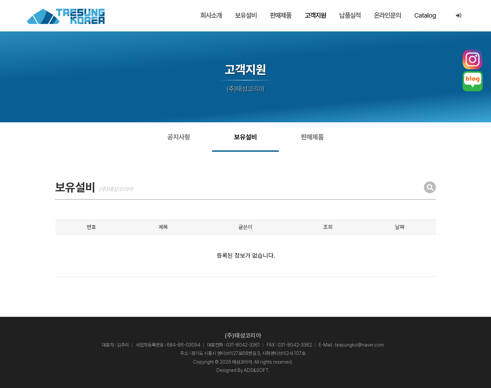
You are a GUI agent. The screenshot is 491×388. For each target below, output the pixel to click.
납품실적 (350, 15)
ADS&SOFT (256, 370)
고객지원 (315, 15)
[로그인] (458, 15)
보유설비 (246, 15)
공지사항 (178, 137)
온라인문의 (387, 15)
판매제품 (280, 15)
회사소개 (211, 15)
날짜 (399, 227)
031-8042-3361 (243, 345)
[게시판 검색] (430, 187)
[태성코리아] (66, 16)
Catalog (425, 15)
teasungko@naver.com (359, 345)
